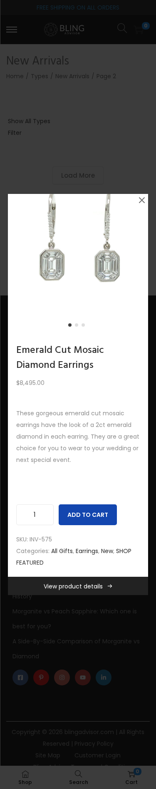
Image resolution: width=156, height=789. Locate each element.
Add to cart (87, 515)
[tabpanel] (78, 264)
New (107, 551)
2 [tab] (78, 326)
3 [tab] (85, 326)
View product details (73, 586)
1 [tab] (71, 326)
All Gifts (62, 551)
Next (139, 264)
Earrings (87, 551)
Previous (17, 264)
